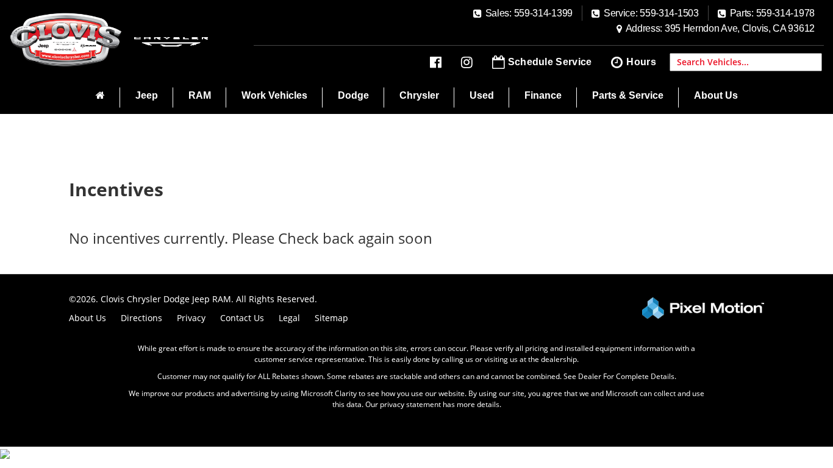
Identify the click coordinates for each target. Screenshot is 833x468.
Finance (543, 95)
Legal (289, 318)
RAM (199, 95)
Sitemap (331, 318)
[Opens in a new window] (436, 62)
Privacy (191, 318)
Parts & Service (627, 95)
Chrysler (419, 95)
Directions (141, 318)
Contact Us (242, 318)
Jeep (146, 95)
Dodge (353, 95)
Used (482, 95)
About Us (716, 95)
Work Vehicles (274, 95)
